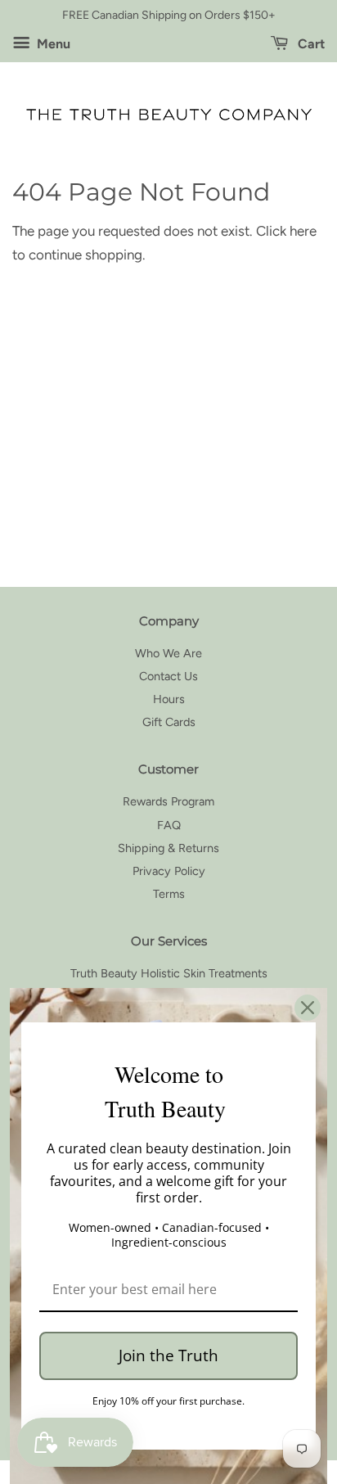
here (303, 231)
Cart (309, 44)
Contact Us (168, 676)
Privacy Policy (169, 871)
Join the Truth (168, 1355)
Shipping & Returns (168, 848)
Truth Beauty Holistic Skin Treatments (168, 973)
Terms (169, 893)
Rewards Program (168, 801)
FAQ (169, 825)
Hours (169, 699)
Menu (52, 44)
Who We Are (168, 653)
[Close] (307, 1007)
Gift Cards (168, 722)
